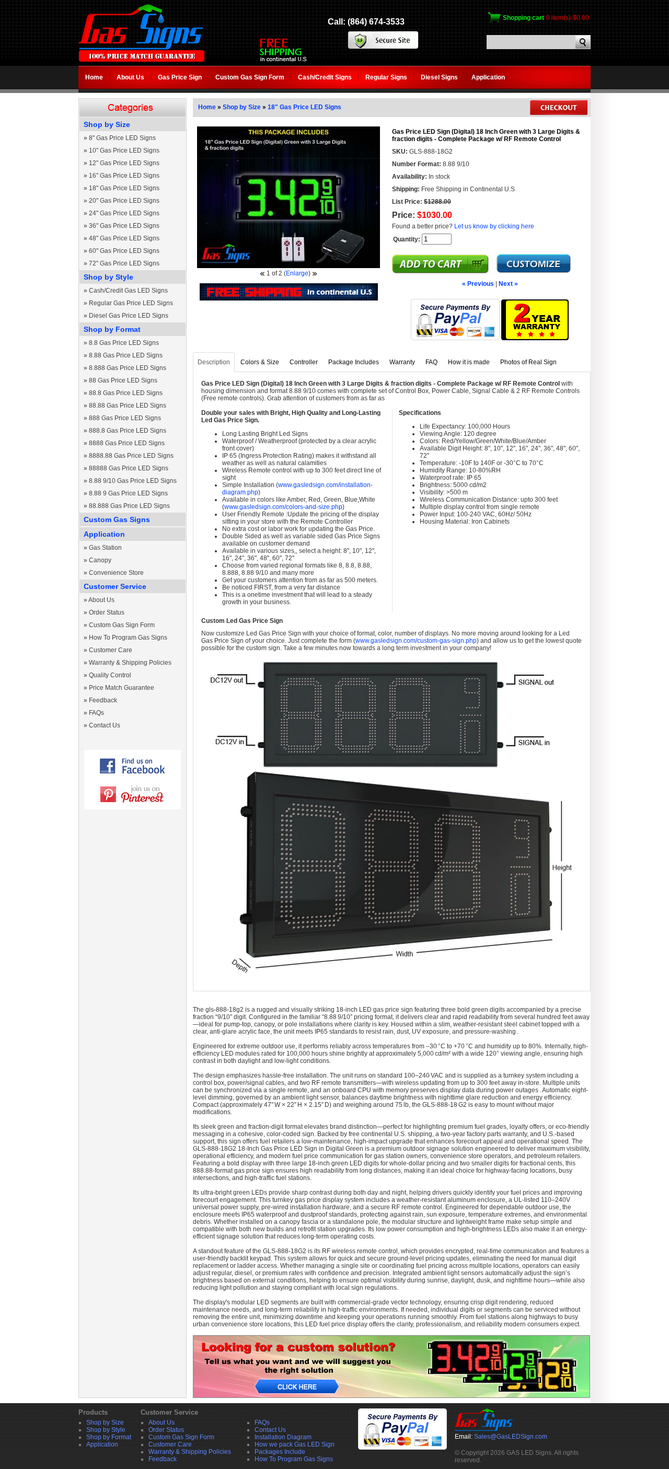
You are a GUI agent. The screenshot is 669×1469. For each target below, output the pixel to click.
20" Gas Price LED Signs (124, 200)
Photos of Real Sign (528, 362)
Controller (304, 362)
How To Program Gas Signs (128, 637)
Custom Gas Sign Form (249, 77)
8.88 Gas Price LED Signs (126, 355)
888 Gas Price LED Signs (125, 418)
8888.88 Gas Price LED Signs (131, 455)
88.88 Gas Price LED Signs (127, 405)
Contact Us (104, 725)
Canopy (100, 560)
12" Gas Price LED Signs (124, 163)
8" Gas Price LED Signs (122, 138)
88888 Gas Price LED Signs (128, 468)
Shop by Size (107, 124)
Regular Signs (386, 77)
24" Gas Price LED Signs (124, 213)
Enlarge (297, 273)
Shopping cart (523, 17)
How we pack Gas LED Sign (294, 1444)
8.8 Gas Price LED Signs (124, 342)
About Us (130, 77)
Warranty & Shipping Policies (130, 662)
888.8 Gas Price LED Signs (127, 430)
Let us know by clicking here (494, 226)
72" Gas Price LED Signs (124, 263)
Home (94, 77)
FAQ (431, 362)
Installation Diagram (283, 1437)
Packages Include (280, 1451)
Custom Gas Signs (117, 519)
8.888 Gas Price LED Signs (127, 368)
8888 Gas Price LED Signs (127, 443)
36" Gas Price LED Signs (124, 225)
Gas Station (105, 547)
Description (214, 362)
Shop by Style (108, 277)
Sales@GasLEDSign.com (510, 1436)
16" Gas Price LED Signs (124, 175)
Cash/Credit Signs (325, 77)
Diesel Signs (439, 77)
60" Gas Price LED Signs (124, 251)
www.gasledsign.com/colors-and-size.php (283, 507)
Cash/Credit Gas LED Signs (128, 290)
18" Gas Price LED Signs (124, 188)
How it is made (469, 362)
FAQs (96, 712)
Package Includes (353, 362)
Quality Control (110, 675)
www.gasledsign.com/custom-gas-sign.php (416, 640)
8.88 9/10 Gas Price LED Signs (133, 480)
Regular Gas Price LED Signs (131, 303)
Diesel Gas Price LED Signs (128, 315)
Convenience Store (116, 572)
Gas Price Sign (180, 77)
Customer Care (110, 650)
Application (488, 77)
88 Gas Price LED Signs (123, 380)
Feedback (103, 700)
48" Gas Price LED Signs (124, 238)
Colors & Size (259, 362)
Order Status (106, 612)
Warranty (402, 362)
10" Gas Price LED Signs (124, 150)
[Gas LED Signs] (141, 59)
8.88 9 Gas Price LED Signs (128, 493)
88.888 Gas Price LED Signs (129, 506)
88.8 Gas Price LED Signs (126, 393)
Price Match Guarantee (121, 687)
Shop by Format (112, 329)
